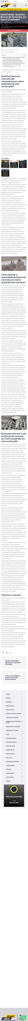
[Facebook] (3, 1)
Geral (7, 25)
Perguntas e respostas (9, 66)
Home (2, 25)
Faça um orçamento (14, 797)
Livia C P (17, 50)
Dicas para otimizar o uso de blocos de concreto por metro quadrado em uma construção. (13, 64)
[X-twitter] (1, 1)
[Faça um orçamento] (14, 789)
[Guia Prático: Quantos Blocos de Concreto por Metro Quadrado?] (3, 652)
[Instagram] (7, 1)
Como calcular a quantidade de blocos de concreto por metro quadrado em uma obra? (13, 61)
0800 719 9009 (14, 802)
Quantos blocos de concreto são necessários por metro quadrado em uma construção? (14, 58)
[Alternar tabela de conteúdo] (23, 55)
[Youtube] (5, 1)
